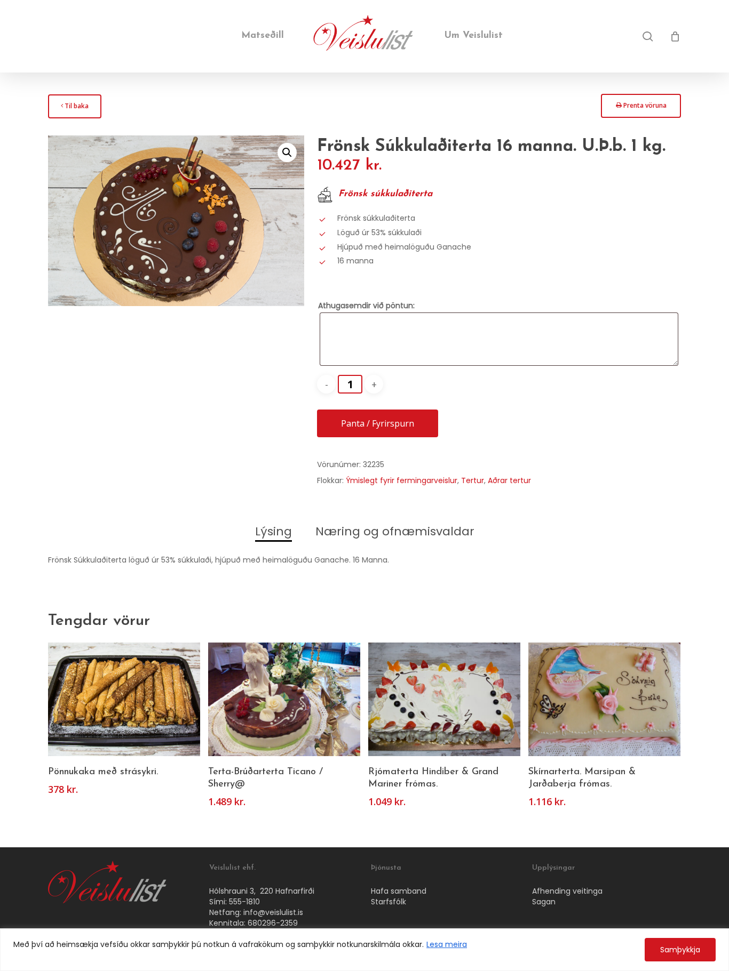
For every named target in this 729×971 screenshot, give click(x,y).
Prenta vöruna (641, 108)
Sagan (544, 901)
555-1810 (244, 901)
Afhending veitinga (567, 891)
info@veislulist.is (273, 912)
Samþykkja (680, 949)
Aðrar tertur (509, 480)
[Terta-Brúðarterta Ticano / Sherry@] (284, 699)
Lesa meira (446, 944)
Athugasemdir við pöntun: (366, 305)
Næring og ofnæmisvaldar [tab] (394, 531)
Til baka (74, 109)
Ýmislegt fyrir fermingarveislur (401, 480)
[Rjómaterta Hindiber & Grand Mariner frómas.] (444, 699)
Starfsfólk (388, 901)
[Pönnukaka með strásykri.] (124, 699)
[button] (287, 152)
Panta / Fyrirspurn (377, 423)
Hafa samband (398, 891)
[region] (364, 949)
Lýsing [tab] (273, 531)
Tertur (472, 480)
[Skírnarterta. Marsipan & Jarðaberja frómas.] (604, 699)
